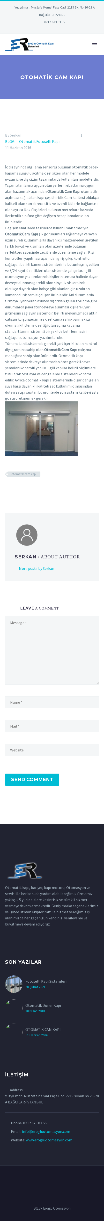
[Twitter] (44, 29)
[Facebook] (8, 488)
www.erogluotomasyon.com (49, 1140)
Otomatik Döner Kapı (43, 1005)
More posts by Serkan (36, 568)
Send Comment (32, 779)
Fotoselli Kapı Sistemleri (46, 981)
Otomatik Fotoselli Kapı (39, 141)
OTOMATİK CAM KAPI (43, 1029)
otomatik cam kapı (24, 474)
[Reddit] (43, 488)
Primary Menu (94, 44)
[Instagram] (52, 29)
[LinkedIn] (37, 29)
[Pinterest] (59, 29)
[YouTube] (66, 29)
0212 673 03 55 (54, 22)
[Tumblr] (29, 488)
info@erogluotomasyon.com (46, 1131)
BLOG (10, 141)
